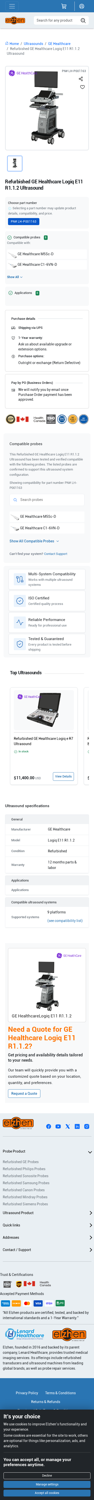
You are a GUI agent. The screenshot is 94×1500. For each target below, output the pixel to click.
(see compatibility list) (65, 921)
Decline (47, 1475)
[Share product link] (81, 77)
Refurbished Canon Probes (24, 1190)
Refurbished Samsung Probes (26, 1183)
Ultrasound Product (18, 1213)
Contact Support (55, 554)
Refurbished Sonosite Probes (25, 1176)
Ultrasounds (33, 44)
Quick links (11, 1225)
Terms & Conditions (60, 1393)
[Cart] (64, 6)
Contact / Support (17, 1250)
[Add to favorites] (82, 86)
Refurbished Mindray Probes (25, 1197)
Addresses (11, 1237)
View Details (63, 776)
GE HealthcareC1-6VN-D (37, 265)
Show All (13, 277)
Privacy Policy (27, 1393)
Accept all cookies (47, 1493)
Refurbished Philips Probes (24, 1169)
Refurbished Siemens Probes (25, 1204)
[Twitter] (67, 1126)
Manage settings (47, 1484)
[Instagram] (86, 1126)
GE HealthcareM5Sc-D (35, 254)
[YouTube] (58, 1126)
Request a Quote (24, 1094)
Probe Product (14, 1151)
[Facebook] (48, 1126)
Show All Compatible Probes (32, 541)
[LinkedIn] (77, 1126)
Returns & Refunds (45, 1402)
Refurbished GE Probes (21, 1162)
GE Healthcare (59, 44)
